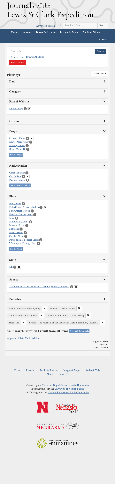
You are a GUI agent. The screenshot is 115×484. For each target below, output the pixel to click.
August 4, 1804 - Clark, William (23, 338)
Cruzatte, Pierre (17, 138)
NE (11, 267)
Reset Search (17, 62)
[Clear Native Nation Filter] (28, 176)
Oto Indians (15, 176)
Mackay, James (17, 145)
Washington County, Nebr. (22, 243)
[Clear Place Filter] (45, 207)
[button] (44, 308)
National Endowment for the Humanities (68, 392)
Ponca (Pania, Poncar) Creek (24, 239)
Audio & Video (91, 32)
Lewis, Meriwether (19, 141)
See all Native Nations (20, 185)
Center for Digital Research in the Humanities (65, 385)
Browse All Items (35, 56)
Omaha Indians (17, 172)
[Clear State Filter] (19, 267)
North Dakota (16, 232)
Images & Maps (69, 32)
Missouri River (17, 225)
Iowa (11, 217)
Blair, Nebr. (15, 203)
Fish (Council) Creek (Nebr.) (24, 207)
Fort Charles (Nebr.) (19, 210)
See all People (16, 154)
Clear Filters (98, 73)
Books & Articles (46, 32)
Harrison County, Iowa (21, 214)
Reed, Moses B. (17, 149)
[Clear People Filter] (32, 138)
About (102, 39)
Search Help (17, 57)
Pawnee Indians (17, 179)
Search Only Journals (79, 331)
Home (14, 32)
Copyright (63, 374)
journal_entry (16, 108)
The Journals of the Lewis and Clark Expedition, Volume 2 (39, 286)
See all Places (16, 249)
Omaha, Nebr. (16, 236)
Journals (27, 32)
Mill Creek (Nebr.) (18, 221)
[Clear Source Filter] (76, 286)
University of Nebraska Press (69, 388)
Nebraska (14, 228)
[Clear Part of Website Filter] (29, 108)
